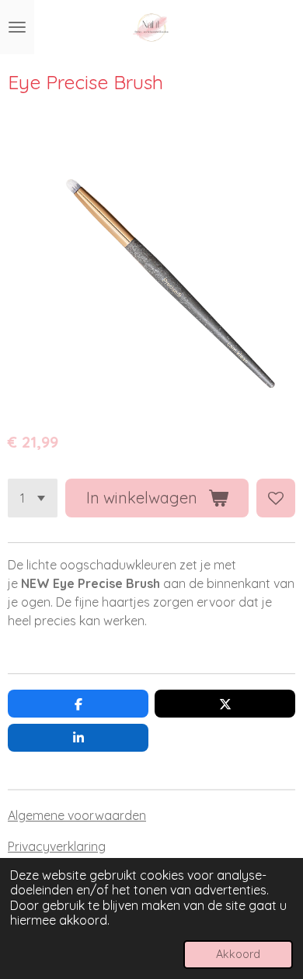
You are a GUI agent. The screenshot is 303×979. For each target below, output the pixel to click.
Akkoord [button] (238, 954)
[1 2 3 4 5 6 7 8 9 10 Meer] (32, 498)
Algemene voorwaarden (77, 815)
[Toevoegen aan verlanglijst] (275, 498)
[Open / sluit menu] (17, 27)
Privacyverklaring (57, 846)
